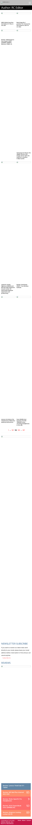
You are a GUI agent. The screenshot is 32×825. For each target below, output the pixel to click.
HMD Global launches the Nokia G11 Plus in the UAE (7, 24)
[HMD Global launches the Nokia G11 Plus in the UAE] (8, 16)
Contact (28, 820)
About (24, 820)
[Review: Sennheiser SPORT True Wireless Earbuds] (24, 221)
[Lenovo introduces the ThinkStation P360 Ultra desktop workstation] (8, 356)
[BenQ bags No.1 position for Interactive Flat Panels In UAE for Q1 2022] (24, 16)
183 (19, 430)
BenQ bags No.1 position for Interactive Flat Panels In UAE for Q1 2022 (23, 25)
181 (13, 430)
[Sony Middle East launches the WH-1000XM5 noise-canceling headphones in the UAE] (24, 356)
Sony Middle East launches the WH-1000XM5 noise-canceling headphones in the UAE (23, 422)
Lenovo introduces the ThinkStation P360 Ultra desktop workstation (8, 421)
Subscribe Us (6, 658)
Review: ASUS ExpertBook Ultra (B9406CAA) (12, 806)
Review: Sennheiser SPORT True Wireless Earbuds (22, 286)
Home (19, 820)
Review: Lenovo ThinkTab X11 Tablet (13, 786)
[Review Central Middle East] (6, 2)
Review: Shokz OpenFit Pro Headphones (12, 800)
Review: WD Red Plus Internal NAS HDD (13, 793)
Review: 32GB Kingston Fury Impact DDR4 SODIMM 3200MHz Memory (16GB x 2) (7, 42)
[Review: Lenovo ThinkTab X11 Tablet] (16, 725)
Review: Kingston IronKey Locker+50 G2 (12, 813)
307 (24, 430)
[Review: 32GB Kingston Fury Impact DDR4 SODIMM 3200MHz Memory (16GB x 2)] (8, 33)
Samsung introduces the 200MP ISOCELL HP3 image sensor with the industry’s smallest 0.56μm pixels (24, 155)
